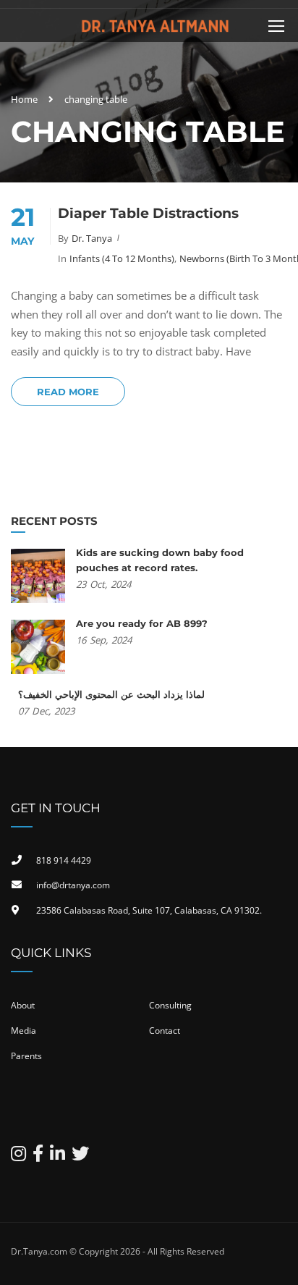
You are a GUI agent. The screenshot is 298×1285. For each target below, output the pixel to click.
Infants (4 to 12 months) (121, 258)
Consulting (170, 1005)
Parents (26, 1056)
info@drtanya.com (73, 885)
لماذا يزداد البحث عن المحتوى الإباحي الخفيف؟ (111, 694)
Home (24, 99)
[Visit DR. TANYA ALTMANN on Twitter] (80, 1156)
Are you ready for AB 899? (142, 623)
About (23, 1005)
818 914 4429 (63, 860)
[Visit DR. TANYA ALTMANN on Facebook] (38, 1156)
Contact (164, 1030)
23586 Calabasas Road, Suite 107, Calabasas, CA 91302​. (149, 910)
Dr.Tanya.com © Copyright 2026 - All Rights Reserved (117, 1251)
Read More (68, 391)
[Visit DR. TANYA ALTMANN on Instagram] (18, 1156)
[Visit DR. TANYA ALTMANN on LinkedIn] (57, 1156)
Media (23, 1030)
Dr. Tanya (92, 238)
